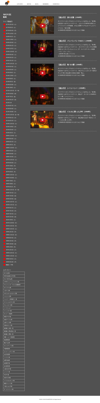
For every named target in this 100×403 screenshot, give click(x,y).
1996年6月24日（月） (11, 262)
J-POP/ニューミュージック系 (11, 281)
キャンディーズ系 (8, 345)
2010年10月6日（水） (11, 126)
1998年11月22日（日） (12, 234)
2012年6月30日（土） (11, 108)
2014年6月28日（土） (11, 84)
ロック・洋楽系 (8, 313)
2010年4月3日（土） (11, 132)
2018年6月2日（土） (11, 36)
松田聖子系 (7, 363)
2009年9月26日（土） (11, 138)
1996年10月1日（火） (11, 259)
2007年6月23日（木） (11, 168)
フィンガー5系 (8, 311)
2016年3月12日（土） (11, 60)
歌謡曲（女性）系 (8, 328)
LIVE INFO (20, 4)
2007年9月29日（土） (11, 162)
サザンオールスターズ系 (10, 293)
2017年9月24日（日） (11, 30)
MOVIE (29, 4)
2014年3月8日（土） (11, 87)
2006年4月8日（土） (11, 183)
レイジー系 (7, 372)
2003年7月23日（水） (11, 210)
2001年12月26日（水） (12, 222)
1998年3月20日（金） (11, 244)
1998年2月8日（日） (11, 247)
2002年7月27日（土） (11, 214)
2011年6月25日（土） (11, 120)
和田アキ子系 (7, 316)
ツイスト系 (7, 357)
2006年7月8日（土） (11, 180)
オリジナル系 (7, 287)
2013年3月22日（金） (11, 99)
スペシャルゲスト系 (9, 302)
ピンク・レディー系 (9, 351)
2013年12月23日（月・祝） (13, 90)
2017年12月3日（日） (11, 33)
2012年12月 (9, 102)
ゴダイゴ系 (7, 290)
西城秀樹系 (7, 340)
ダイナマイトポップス (7, 3)
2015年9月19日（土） (11, 66)
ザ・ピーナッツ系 (8, 389)
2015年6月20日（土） (11, 69)
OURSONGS (56, 4)
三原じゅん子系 (8, 386)
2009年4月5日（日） (11, 144)
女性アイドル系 (8, 319)
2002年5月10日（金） (11, 216)
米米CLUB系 (7, 377)
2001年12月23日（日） (12, 226)
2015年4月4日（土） (11, 72)
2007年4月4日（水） (11, 171)
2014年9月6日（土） (11, 78)
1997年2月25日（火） (11, 249)
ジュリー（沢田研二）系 (10, 299)
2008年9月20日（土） (11, 150)
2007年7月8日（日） (11, 165)
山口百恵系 (7, 354)
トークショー (7, 308)
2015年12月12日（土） (12, 63)
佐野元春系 (7, 360)
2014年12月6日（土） (11, 75)
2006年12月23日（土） (12, 174)
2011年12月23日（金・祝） (13, 114)
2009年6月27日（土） (11, 141)
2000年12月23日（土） (12, 229)
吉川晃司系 (7, 366)
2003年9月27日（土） (11, 207)
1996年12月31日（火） (12, 253)
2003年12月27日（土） (12, 201)
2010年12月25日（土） (12, 123)
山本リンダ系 (7, 322)
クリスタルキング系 (9, 380)
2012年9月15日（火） (11, 105)
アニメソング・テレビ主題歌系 (12, 284)
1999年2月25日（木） (11, 231)
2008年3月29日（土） (11, 156)
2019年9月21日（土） (11, 45)
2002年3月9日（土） (11, 219)
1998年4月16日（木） (11, 241)
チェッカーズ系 (8, 305)
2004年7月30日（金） (11, 195)
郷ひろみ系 (7, 343)
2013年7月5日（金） (11, 96)
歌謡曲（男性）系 (8, 334)
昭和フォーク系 (8, 383)
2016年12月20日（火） (12, 51)
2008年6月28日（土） (11, 153)
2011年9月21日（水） (11, 117)
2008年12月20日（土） (12, 147)
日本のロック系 (8, 325)
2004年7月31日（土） (11, 192)
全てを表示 (7, 273)
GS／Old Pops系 (8, 279)
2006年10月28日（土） (12, 177)
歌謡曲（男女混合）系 (10, 331)
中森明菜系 (7, 348)
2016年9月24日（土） (11, 54)
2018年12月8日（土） (11, 39)
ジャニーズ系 (7, 296)
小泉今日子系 (7, 369)
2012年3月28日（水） (11, 111)
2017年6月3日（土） (11, 27)
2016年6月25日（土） (11, 57)
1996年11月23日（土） (12, 256)
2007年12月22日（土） (12, 159)
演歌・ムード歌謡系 (9, 337)
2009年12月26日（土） (12, 135)
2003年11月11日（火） (12, 204)
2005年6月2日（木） (11, 186)
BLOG (36, 4)
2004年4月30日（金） (11, 199)
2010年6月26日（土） (11, 129)
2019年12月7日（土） (11, 48)
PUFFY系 (6, 375)
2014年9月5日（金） (11, 81)
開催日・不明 (9, 265)
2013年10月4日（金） (11, 93)
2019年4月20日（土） (11, 42)
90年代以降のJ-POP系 (9, 276)
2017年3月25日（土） (11, 24)
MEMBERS (46, 4)
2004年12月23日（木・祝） (13, 189)
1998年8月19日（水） (11, 238)
